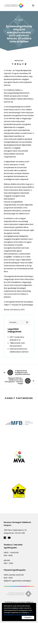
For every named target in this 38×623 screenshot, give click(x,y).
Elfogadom (28, 617)
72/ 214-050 (20, 533)
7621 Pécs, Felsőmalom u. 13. (15, 530)
